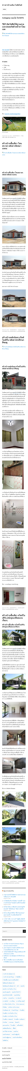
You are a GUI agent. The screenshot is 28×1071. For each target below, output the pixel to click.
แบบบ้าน (16, 609)
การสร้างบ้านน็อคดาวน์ (9, 974)
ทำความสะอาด (20, 1004)
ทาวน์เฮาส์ (18, 998)
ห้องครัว (17, 1022)
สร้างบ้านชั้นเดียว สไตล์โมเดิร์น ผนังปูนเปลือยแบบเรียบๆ (13, 618)
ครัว (18, 986)
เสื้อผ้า (14, 1028)
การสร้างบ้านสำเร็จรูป (8, 977)
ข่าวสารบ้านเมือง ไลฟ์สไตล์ (12, 5)
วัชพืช (6, 137)
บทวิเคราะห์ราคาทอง (13, 1007)
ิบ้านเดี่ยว (13, 1025)
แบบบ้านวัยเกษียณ (17, 1037)
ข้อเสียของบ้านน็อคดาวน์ (9, 986)
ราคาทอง (11, 1022)
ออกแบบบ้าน (6, 1025)
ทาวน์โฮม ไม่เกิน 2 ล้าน (9, 1004)
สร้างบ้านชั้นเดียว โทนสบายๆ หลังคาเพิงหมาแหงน (12, 146)
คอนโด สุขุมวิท (6, 992)
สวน (15, 137)
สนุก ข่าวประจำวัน (9, 891)
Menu (4, 9)
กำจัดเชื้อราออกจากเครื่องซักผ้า (11, 980)
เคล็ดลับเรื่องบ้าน (7, 1028)
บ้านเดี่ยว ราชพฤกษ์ (8, 1019)
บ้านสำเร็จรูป (15, 1010)
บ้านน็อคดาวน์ (6, 1010)
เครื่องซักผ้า (20, 1025)
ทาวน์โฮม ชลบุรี (20, 1001)
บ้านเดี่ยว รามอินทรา (19, 1019)
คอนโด (19, 329)
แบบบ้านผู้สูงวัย (15, 1034)
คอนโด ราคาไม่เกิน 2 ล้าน (9, 989)
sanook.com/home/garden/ (12, 114)
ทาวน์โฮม (12, 1001)
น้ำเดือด (5, 1007)
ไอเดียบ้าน (5, 1040)
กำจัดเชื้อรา (18, 977)
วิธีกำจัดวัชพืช (5, 50)
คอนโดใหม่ (17, 883)
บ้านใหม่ (5, 1022)
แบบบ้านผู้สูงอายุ (7, 1037)
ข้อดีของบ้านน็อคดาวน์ (8, 983)
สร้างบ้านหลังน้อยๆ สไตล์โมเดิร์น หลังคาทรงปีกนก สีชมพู (13, 340)
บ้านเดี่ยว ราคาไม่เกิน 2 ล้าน (10, 1013)
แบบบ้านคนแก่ (6, 1034)
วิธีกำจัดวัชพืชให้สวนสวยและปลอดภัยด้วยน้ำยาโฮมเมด (13, 26)
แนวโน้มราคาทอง (7, 1031)
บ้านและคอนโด (6, 1051)
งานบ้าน (5, 998)
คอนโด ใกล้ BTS (16, 135)
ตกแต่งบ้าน (11, 998)
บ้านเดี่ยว (22, 1010)
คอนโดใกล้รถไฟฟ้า (21, 331)
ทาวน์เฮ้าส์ (5, 1001)
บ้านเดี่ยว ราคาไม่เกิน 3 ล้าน (10, 1016)
